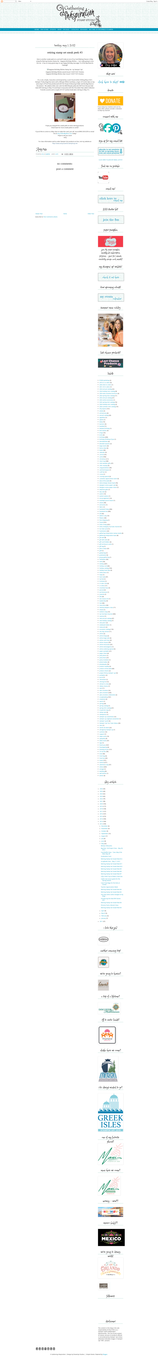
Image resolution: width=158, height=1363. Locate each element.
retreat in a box (104, 684)
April (103, 911)
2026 (101, 789)
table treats (102, 740)
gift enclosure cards (105, 544)
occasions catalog (104, 629)
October (104, 831)
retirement (102, 679)
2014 (101, 819)
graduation (102, 555)
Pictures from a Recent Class (109, 905)
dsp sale (102, 492)
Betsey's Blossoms (106, 846)
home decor (103, 572)
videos (101, 767)
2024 (101, 794)
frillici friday (103, 524)
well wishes (102, 773)
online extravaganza (105, 647)
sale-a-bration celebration (107, 695)
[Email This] (65, 154)
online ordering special (106, 649)
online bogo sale (104, 638)
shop (65, 33)
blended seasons (104, 444)
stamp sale (102, 712)
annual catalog (103, 415)
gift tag (101, 546)
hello (100, 561)
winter (101, 775)
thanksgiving (103, 747)
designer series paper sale (107, 485)
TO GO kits (102, 751)
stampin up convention (106, 717)
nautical (101, 616)
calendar (102, 452)
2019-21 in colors (104, 382)
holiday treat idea (104, 570)
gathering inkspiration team (107, 535)
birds (101, 435)
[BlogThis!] (67, 154)
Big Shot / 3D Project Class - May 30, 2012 (112, 849)
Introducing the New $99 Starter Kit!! (111, 899)
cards (56, 154)
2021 (101, 801)
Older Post (91, 214)
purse (101, 677)
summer (102, 732)
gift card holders (104, 542)
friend (101, 522)
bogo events (103, 446)
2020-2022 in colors (105, 385)
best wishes (103, 430)
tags (100, 743)
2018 (101, 809)
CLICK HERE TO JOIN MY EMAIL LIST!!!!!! (110, 160)
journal (101, 590)
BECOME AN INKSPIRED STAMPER (101, 29)
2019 (101, 806)
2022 (101, 799)
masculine (102, 605)
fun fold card (103, 529)
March (103, 913)
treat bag (102, 756)
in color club (103, 583)
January (103, 918)
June (102, 841)
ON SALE (66, 29)
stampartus (102, 714)
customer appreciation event (108, 478)
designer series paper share (108, 487)
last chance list (104, 599)
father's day (103, 516)
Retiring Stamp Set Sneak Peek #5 (111, 892)
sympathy (102, 738)
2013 (101, 821)
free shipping (103, 520)
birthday (102, 437)
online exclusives (104, 644)
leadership (102, 601)
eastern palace (103, 496)
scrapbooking (103, 697)
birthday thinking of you (106, 439)
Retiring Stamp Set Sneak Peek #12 (111, 859)
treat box (102, 758)
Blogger (105, 1354)
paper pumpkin (104, 651)
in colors (102, 585)
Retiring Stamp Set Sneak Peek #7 (111, 874)
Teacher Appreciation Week (109, 887)
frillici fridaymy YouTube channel (109, 526)
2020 (101, 804)
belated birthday (104, 428)
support (101, 734)
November (104, 828)
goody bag (102, 553)
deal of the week (104, 481)
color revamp (103, 465)
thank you (102, 745)
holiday (101, 564)
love (100, 603)
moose (101, 610)
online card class (104, 640)
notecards (102, 627)
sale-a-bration (103, 692)
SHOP (59, 29)
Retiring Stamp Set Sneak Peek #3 (111, 907)
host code (102, 577)
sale (100, 688)
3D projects (102, 409)
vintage (101, 769)
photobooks (103, 664)
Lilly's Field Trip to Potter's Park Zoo (111, 876)
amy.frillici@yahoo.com (64, 133)
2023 (101, 796)
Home (65, 214)
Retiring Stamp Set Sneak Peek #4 (111, 902)
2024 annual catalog (105, 389)
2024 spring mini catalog (106, 396)
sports (101, 701)
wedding (102, 771)
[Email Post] (62, 154)
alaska (101, 411)
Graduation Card (106, 856)
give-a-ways (103, 548)
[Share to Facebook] (70, 154)
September (104, 833)
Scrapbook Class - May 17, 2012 (110, 861)
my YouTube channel (105, 614)
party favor (102, 658)
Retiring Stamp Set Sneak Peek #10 (111, 866)
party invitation (104, 660)
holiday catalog (104, 568)
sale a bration (103, 690)
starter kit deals (104, 727)
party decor (102, 655)
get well (101, 537)
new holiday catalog (105, 620)
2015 (101, 816)
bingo (101, 433)
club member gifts (105, 463)
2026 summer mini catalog (107, 406)
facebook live (103, 511)
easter (101, 494)
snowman (102, 699)
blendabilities (103, 441)
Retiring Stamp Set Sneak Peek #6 (111, 889)
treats (101, 760)
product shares (104, 671)
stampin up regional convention (109, 719)
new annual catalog (105, 618)
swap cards (102, 736)
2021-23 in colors (104, 387)
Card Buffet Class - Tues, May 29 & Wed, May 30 (111, 853)
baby (100, 422)
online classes (103, 642)
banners (102, 424)
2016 (101, 814)
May (102, 843)
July (102, 838)
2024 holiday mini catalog (107, 391)
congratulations (104, 468)
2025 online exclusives (106, 400)
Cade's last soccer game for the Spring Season (110, 879)
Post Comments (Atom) (50, 217)
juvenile (101, 594)
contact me (59, 33)
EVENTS (53, 29)
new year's (102, 623)
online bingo (103, 636)
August (103, 836)
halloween (102, 559)
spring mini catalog (105, 708)
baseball (102, 426)
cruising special (104, 476)
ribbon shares (103, 686)
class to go (102, 461)
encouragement (104, 498)
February (104, 916)
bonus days (102, 448)
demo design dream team (107, 483)
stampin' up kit (104, 721)
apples (101, 419)
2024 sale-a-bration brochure (108, 393)
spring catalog (103, 706)
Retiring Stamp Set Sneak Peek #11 (111, 864)
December (104, 826)
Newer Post (39, 214)
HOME (37, 29)
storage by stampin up (106, 730)
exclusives (102, 505)
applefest (102, 417)
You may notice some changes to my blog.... (112, 895)
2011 (101, 921)
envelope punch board (106, 500)
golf (100, 551)
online (101, 633)
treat (100, 754)
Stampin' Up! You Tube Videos (108, 723)
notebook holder (104, 625)
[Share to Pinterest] (72, 154)
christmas (102, 459)
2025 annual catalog (105, 398)
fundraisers (103, 531)
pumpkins (102, 675)
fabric (101, 507)
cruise (101, 474)
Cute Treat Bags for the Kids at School (110, 883)
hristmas (102, 581)
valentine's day (104, 765)
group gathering (104, 557)
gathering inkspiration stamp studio (45, 33)
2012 (101, 824)
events (101, 503)
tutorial (101, 762)
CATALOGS (75, 29)
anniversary (103, 413)
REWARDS (83, 29)
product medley (104, 666)
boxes (101, 450)
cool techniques (104, 470)
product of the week (105, 668)
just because (103, 592)
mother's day (103, 612)
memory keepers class (106, 607)
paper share (103, 653)
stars (100, 725)
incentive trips (103, 588)
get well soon (103, 540)
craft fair (102, 472)
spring (101, 703)
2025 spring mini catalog (106, 402)
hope (100, 575)
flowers (101, 518)
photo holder (103, 662)
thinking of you (104, 749)
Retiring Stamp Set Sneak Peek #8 (111, 871)
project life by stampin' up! (107, 673)
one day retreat (104, 631)
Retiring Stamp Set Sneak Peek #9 (111, 869)
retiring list (102, 682)
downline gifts (103, 489)
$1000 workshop (104, 380)
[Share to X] (69, 154)
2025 (101, 791)
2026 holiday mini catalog (107, 404)
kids (100, 596)
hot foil (101, 579)
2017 (101, 811)
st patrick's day (104, 710)
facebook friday (104, 509)
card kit (101, 454)
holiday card (103, 566)
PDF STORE (44, 29)
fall (100, 513)
